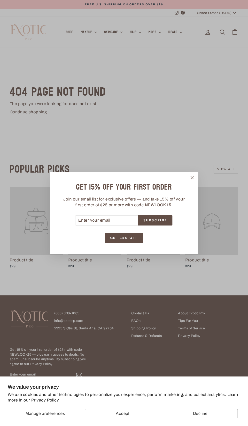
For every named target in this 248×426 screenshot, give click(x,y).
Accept (123, 413)
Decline (200, 413)
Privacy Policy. (45, 400)
